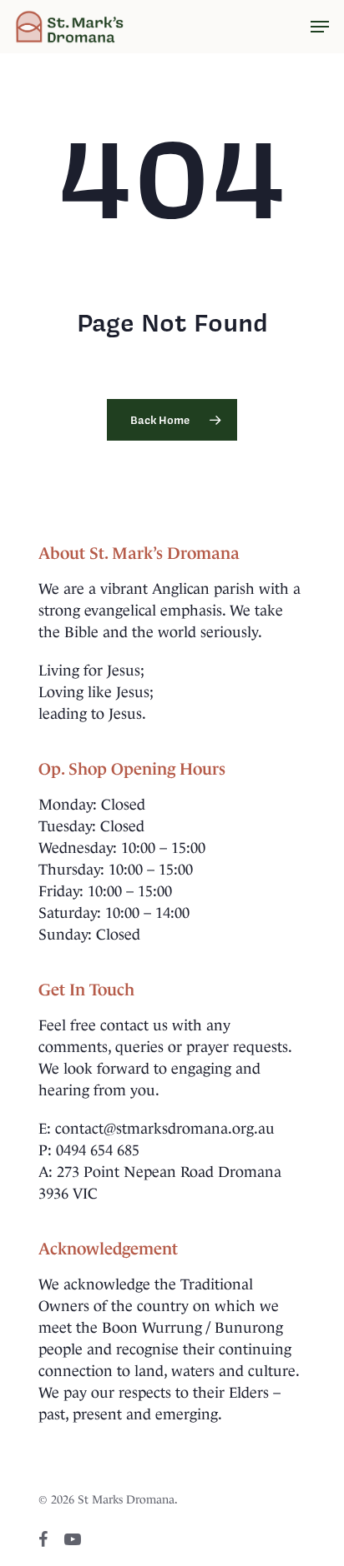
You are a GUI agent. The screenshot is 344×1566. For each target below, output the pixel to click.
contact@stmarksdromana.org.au (165, 1128)
